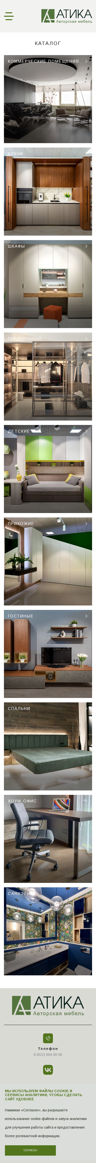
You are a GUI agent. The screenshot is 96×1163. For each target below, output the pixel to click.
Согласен (30, 1150)
